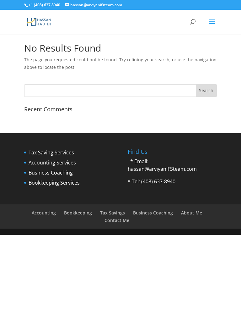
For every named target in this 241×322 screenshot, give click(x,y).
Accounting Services (52, 162)
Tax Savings (112, 213)
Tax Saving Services (51, 152)
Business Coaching (51, 172)
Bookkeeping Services (54, 182)
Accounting (44, 213)
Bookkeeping (78, 213)
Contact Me (116, 220)
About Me (191, 213)
